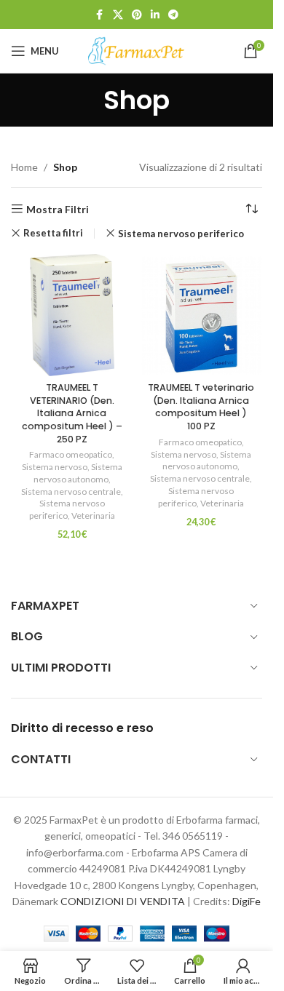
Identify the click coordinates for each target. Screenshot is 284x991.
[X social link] (118, 15)
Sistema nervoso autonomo (77, 473)
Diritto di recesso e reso (82, 728)
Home (24, 167)
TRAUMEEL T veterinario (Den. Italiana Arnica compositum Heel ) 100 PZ (201, 406)
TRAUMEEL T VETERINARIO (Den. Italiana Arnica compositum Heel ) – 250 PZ (72, 413)
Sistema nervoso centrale (71, 491)
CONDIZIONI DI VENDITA (122, 901)
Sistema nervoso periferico (181, 233)
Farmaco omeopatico (70, 454)
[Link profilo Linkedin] (155, 15)
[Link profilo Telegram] (173, 15)
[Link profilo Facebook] (100, 15)
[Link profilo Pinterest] (136, 15)
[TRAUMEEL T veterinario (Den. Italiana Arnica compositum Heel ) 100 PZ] (202, 315)
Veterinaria (93, 515)
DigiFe (246, 901)
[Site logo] (137, 50)
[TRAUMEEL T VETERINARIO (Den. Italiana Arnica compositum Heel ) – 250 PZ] (72, 315)
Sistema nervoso (54, 466)
